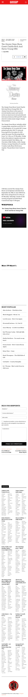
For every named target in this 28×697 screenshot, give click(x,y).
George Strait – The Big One (20, 644)
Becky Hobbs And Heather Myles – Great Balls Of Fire (7, 548)
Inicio (3, 39)
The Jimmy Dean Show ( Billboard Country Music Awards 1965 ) (6, 582)
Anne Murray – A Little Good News (13, 327)
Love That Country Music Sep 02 (20, 451)
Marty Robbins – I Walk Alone (21, 518)
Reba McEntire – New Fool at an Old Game (7, 519)
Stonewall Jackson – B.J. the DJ (12, 323)
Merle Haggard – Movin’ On (11, 314)
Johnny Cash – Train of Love (6, 491)
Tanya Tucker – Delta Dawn (20, 491)
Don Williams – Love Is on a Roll (6, 451)
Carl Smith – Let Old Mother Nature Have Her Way (6, 646)
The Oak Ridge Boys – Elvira (20, 547)
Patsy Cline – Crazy (8, 351)
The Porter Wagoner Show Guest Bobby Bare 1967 (21, 582)
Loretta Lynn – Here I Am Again (12, 319)
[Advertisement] (14, 19)
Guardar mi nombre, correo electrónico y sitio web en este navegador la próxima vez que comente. (14, 423)
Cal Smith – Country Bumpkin (12, 362)
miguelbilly (6, 51)
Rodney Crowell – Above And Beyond (21, 615)
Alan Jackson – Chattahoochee (12, 310)
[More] (24, 56)
